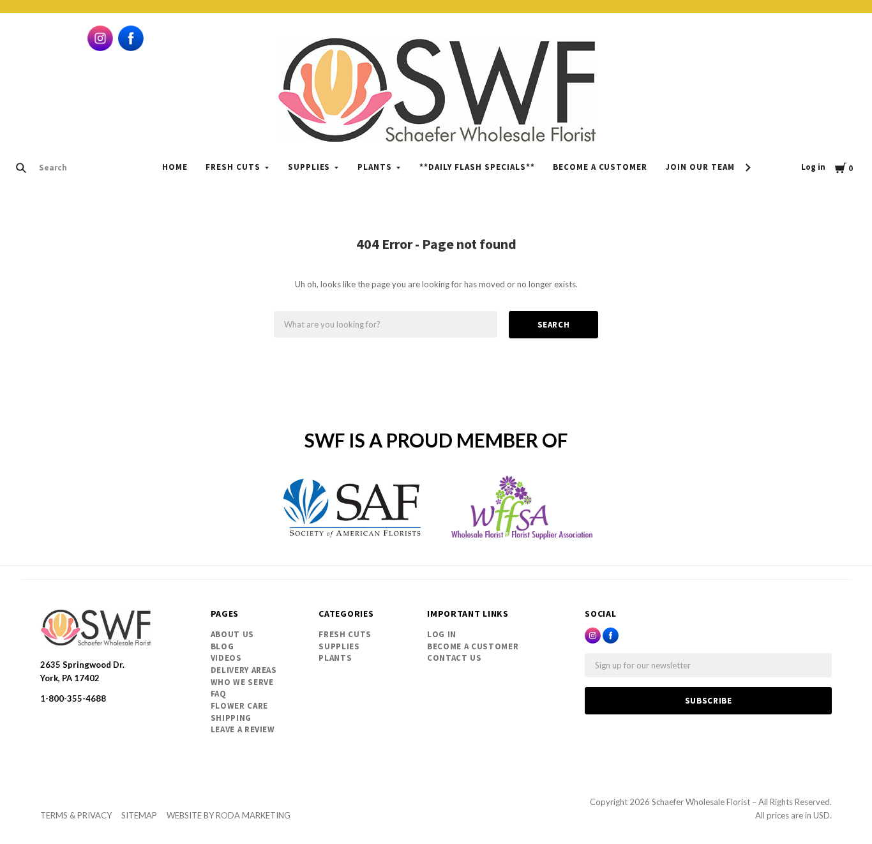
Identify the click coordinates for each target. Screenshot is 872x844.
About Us (232, 634)
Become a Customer (600, 167)
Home (175, 167)
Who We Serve (242, 682)
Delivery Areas (244, 670)
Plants (374, 167)
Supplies (309, 167)
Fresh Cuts (233, 167)
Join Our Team (700, 167)
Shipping (231, 717)
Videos (226, 657)
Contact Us (454, 657)
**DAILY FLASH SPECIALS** (476, 167)
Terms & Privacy (76, 815)
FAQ (219, 693)
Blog (222, 646)
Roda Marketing (253, 815)
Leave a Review (243, 729)
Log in (813, 167)
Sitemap (139, 815)
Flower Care (239, 705)
